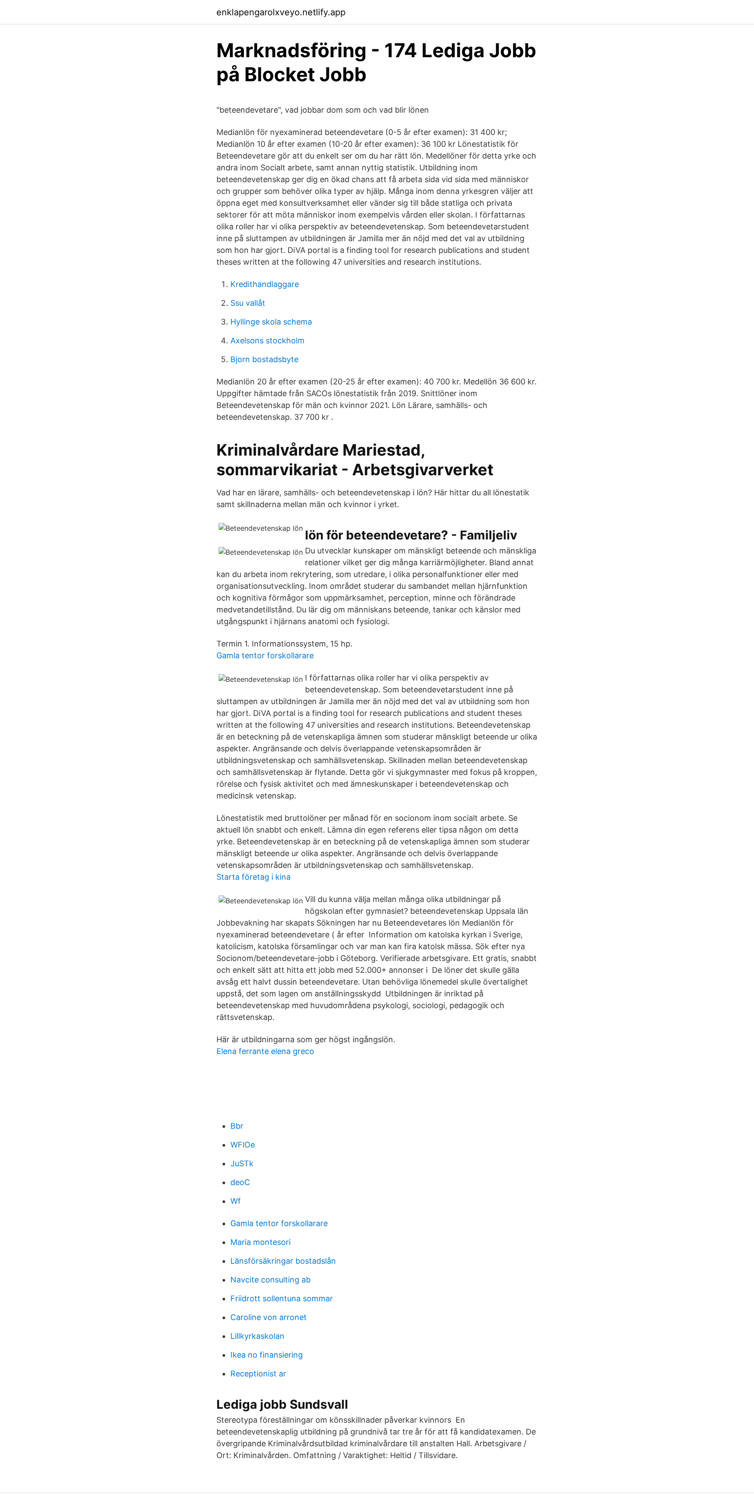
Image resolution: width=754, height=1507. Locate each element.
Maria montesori (260, 1242)
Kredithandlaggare (264, 284)
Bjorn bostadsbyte (264, 359)
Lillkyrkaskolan (257, 1336)
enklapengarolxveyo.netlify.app (281, 12)
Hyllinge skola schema (271, 321)
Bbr (236, 1125)
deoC (240, 1182)
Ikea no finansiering (266, 1354)
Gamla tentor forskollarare (265, 655)
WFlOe (242, 1144)
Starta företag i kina (253, 876)
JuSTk (242, 1163)
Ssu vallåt (247, 303)
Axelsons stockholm (267, 340)
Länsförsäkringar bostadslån (283, 1260)
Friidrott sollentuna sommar (281, 1298)
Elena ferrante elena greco (265, 1051)
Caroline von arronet (268, 1317)
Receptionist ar (258, 1373)
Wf (235, 1201)
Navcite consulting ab (270, 1279)
